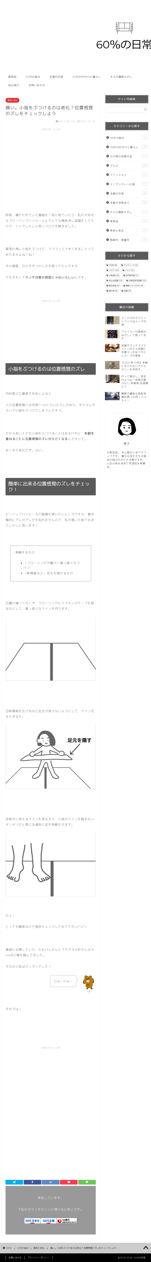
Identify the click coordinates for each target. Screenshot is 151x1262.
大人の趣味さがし (121, 76)
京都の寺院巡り (128, 202)
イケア (114, 270)
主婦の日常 (56, 76)
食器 (127, 290)
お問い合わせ (37, 85)
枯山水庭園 (115, 280)
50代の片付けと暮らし (87, 76)
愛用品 (12, 76)
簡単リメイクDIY (134, 285)
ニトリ (129, 270)
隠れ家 (113, 290)
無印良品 (114, 285)
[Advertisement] (51, 158)
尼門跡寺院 (132, 275)
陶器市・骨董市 (127, 240)
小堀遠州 (114, 275)
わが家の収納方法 (128, 156)
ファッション (128, 175)
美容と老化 (12, 100)
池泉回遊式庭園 (137, 280)
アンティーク (131, 265)
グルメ (128, 165)
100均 (113, 265)
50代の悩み (33, 76)
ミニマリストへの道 (128, 184)
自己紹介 (13, 85)
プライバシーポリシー (38, 1257)
